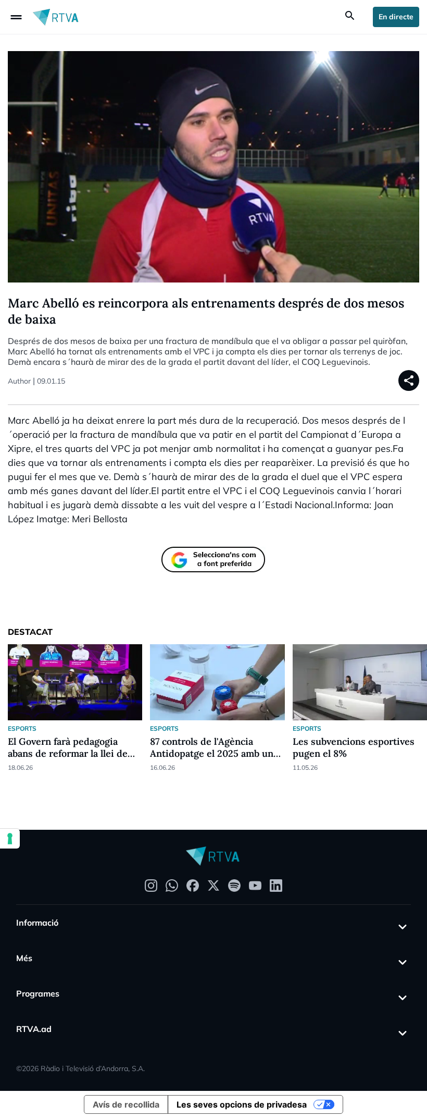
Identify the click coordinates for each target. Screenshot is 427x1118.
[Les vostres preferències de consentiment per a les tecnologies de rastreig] (10, 839)
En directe (396, 16)
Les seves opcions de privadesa (242, 1104)
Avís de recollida (126, 1104)
